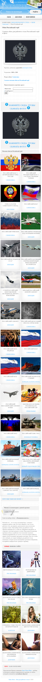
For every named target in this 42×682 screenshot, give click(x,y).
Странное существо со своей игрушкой (11, 626)
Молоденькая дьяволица (31, 570)
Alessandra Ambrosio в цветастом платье (31, 626)
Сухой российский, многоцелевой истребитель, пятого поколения (10, 293)
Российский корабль (31, 488)
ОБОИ (9, 17)
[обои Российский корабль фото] (31, 478)
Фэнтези (11, 630)
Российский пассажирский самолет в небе (10, 405)
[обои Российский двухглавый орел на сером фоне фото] (31, 310)
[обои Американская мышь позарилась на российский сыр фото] (31, 393)
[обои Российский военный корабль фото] (10, 448)
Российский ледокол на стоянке (31, 377)
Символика (15, 77)
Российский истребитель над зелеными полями (31, 232)
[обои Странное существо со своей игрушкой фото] (11, 614)
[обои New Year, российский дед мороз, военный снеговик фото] (31, 448)
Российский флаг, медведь (10, 349)
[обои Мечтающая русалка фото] (11, 559)
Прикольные (31, 411)
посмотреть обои (27, 68)
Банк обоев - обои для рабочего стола (19, 679)
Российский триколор (10, 231)
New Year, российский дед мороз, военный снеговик (31, 461)
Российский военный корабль (10, 460)
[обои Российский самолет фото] (10, 310)
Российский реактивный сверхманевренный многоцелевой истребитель (31, 261)
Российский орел (10, 433)
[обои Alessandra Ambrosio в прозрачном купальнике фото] (11, 642)
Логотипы (10, 209)
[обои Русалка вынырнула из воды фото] (31, 586)
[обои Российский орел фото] (10, 422)
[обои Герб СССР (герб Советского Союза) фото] (10, 193)
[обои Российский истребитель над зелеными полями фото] (31, 221)
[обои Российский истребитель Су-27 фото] (10, 248)
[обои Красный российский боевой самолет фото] (31, 279)
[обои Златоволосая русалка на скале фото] (11, 586)
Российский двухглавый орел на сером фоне (31, 322)
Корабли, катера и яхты (31, 382)
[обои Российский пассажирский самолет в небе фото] (10, 393)
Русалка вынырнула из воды (31, 598)
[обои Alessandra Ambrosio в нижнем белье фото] (31, 642)
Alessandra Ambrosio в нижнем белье (31, 653)
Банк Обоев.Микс (27, 670)
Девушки (30, 630)
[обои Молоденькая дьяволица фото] (31, 559)
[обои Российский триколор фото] (10, 221)
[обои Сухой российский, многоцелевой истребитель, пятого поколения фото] (10, 279)
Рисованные (11, 573)
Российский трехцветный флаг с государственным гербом (31, 175)
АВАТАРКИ (18, 17)
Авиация (31, 237)
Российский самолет (10, 321)
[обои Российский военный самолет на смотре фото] (10, 478)
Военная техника (31, 437)
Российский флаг (31, 204)
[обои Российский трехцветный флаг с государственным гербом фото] (31, 162)
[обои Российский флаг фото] (31, 193)
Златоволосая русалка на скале (11, 598)
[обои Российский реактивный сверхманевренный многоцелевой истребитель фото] (31, 248)
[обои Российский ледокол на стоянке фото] (31, 365)
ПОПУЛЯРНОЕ (30, 17)
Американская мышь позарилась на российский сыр (31, 405)
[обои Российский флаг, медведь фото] (10, 338)
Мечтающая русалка (11, 570)
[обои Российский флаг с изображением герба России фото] (10, 162)
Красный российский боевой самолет (31, 291)
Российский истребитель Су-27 (10, 260)
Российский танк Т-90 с (31, 433)
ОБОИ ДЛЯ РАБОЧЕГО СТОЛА (20, 22)
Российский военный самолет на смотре (10, 489)
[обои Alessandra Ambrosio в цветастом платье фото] (31, 614)
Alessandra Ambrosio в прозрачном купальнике (11, 654)
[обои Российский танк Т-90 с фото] (31, 422)
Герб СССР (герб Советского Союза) (10, 205)
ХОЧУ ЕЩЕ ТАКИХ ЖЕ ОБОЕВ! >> (12, 499)
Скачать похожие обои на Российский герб (16, 80)
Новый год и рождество (31, 466)
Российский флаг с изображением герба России (10, 174)
